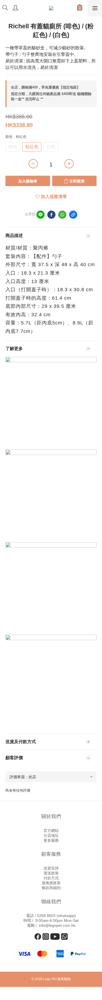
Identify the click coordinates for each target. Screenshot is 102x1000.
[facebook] (51, 215)
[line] (40, 215)
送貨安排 (51, 868)
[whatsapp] (62, 215)
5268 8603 (46, 915)
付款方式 (51, 878)
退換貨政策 (51, 883)
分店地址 (51, 835)
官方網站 (51, 830)
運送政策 (51, 873)
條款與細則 (51, 888)
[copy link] (73, 215)
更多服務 (51, 840)
